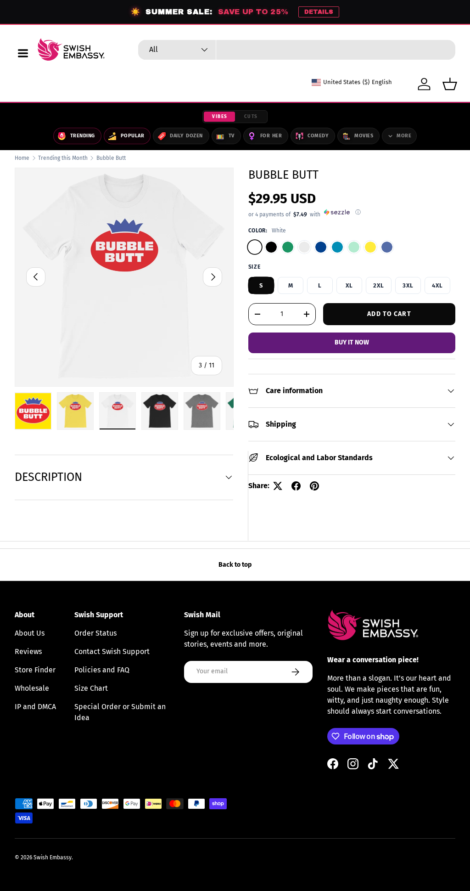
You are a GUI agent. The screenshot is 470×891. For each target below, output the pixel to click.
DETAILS (318, 12)
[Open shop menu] (23, 53)
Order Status (95, 633)
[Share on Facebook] (296, 486)
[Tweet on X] (278, 486)
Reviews (28, 651)
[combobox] (296, 50)
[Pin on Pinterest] (314, 486)
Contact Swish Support (112, 651)
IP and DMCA (35, 706)
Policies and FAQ (101, 669)
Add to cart (389, 314)
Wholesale (32, 688)
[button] (450, 84)
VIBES (220, 116)
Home (22, 158)
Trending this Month (63, 158)
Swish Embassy (53, 857)
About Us (30, 633)
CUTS (251, 116)
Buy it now (352, 342)
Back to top (235, 565)
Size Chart (91, 688)
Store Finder (35, 669)
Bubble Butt (111, 158)
